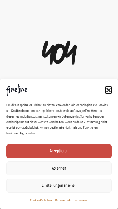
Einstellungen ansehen (59, 185)
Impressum (81, 200)
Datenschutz (63, 200)
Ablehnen (59, 168)
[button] (108, 90)
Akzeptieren (59, 151)
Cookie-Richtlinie (41, 200)
